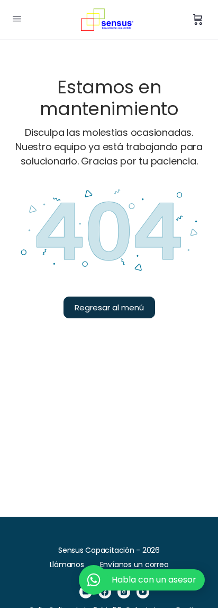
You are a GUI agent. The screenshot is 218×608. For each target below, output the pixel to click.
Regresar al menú (109, 307)
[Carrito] (198, 19)
